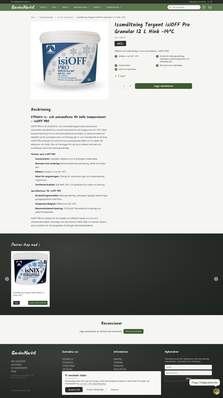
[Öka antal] (130, 86)
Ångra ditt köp (120, 369)
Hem (33, 17)
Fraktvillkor (118, 362)
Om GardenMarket (19, 367)
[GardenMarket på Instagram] (211, 2)
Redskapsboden (80, 7)
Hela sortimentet (18, 361)
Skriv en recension (133, 331)
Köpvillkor (118, 359)
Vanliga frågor (68, 365)
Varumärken (16, 364)
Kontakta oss (67, 359)
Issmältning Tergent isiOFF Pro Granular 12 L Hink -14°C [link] (101, 17)
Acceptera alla (73, 389)
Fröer (54, 7)
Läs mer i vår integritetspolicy (93, 383)
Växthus (96, 7)
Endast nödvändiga (95, 389)
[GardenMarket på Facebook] (208, 2)
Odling (43, 7)
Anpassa (114, 389)
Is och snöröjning (65, 17)
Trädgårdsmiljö (112, 7)
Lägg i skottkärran (163, 86)
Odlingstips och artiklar (197, 2)
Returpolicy (118, 365)
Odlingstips (67, 369)
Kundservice (67, 362)
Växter (65, 7)
